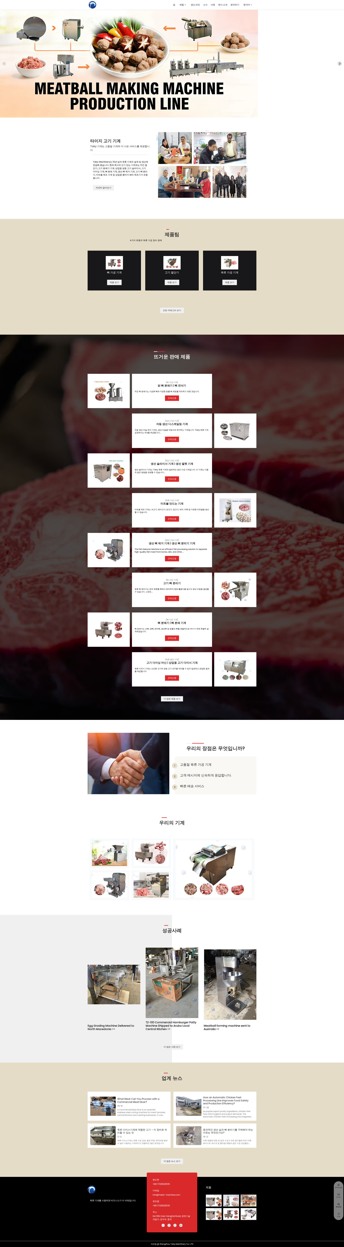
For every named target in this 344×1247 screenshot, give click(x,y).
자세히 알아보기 (103, 187)
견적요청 (172, 398)
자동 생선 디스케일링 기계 (172, 424)
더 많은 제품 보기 (172, 698)
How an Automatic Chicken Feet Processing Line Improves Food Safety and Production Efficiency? (225, 1100)
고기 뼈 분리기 (172, 583)
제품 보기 (114, 282)
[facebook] (169, 1225)
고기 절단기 (172, 272)
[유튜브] (163, 1225)
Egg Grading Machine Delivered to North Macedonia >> (111, 1027)
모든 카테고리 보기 (172, 310)
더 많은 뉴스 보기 (172, 1161)
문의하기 (235, 4)
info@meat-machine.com (166, 1194)
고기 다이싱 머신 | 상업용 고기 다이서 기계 (172, 663)
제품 (182, 4)
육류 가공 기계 (229, 272)
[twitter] (175, 1225)
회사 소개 (222, 4)
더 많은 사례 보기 (172, 1046)
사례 (213, 4)
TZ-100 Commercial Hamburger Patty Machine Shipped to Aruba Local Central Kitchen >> (171, 1025)
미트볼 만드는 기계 (172, 503)
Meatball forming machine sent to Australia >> (227, 1027)
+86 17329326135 (161, 1184)
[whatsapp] (180, 1225)
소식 (205, 4)
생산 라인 (195, 4)
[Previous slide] (4, 64)
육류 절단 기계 (172, 659)
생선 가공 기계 (172, 420)
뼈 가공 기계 (114, 272)
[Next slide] (340, 64)
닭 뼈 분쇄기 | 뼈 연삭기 (172, 385)
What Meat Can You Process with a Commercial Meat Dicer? (138, 1100)
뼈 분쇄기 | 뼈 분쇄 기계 (172, 623)
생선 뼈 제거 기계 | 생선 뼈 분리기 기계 (172, 543)
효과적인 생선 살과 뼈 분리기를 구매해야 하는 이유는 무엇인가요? (228, 1131)
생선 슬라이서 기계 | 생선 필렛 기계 (172, 464)
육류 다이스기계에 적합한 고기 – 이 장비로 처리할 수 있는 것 (142, 1131)
